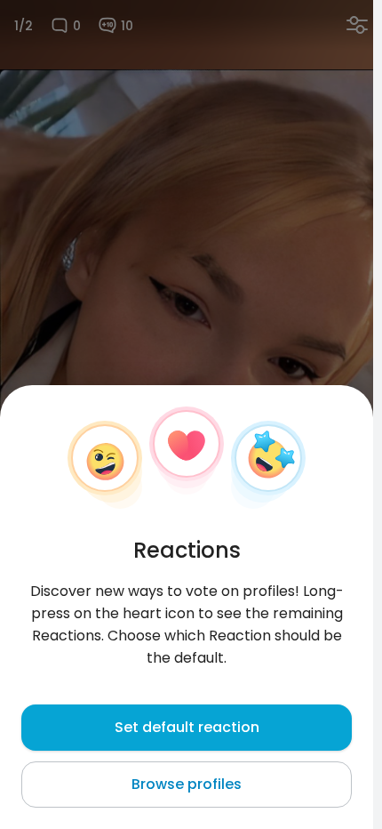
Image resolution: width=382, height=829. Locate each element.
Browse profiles (186, 784)
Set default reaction (187, 727)
